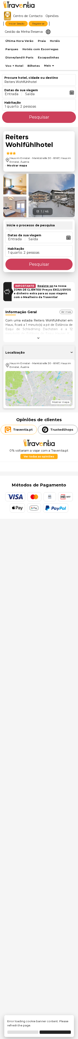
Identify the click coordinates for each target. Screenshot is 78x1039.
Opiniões (52, 16)
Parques (11, 49)
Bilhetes (33, 65)
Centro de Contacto (28, 16)
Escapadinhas (48, 57)
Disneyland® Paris (19, 57)
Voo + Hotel (14, 65)
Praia (42, 40)
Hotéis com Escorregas (40, 49)
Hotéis (55, 40)
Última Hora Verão (19, 40)
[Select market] (48, 31)
